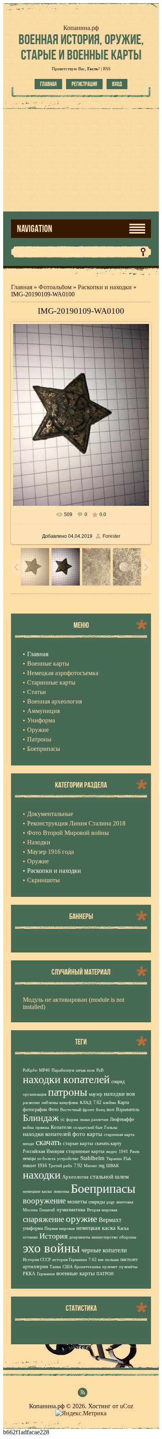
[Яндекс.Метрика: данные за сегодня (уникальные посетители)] (81, 1413)
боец (100, 1110)
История (53, 1235)
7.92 (78, 1165)
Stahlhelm (92, 1158)
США (68, 1267)
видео (111, 1151)
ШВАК (112, 1166)
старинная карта (119, 1134)
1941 (123, 1151)
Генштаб (47, 1210)
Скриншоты (43, 880)
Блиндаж (41, 1118)
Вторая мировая (102, 1210)
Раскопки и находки (105, 287)
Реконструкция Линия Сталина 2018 (76, 823)
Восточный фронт (77, 1110)
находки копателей (66, 1079)
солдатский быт (88, 1127)
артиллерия (35, 1266)
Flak (127, 1158)
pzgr (111, 1202)
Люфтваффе (122, 1119)
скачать (48, 1142)
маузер (95, 1094)
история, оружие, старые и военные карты (81, 47)
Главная (48, 84)
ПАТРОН (105, 1274)
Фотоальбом (55, 287)
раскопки (31, 1102)
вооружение (44, 1200)
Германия (46, 1274)
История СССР (37, 1259)
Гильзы (110, 1127)
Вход (117, 84)
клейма (109, 1102)
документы (79, 1237)
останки (30, 1237)
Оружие (38, 861)
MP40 (44, 1070)
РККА (29, 1273)
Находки (38, 842)
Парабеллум (63, 1070)
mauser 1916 (35, 1165)
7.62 (97, 1102)
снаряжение (43, 1219)
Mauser (90, 1166)
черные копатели (104, 1250)
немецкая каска (96, 1228)
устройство (68, 1158)
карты (94, 1134)
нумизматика (71, 1210)
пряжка (42, 1127)
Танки (55, 1267)
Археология (75, 1177)
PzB (99, 1070)
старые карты (78, 1143)
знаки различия (94, 1119)
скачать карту (108, 1143)
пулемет (110, 1267)
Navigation (34, 228)
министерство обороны (114, 1237)
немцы (29, 1158)
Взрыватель (127, 1109)
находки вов (119, 1094)
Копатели (61, 1127)
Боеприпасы (103, 1188)
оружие (81, 1218)
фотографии (35, 1109)
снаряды (96, 1202)
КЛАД (86, 1102)
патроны (67, 1092)
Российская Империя (43, 1151)
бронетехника (87, 1267)
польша (112, 1259)
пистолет (129, 1259)
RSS (106, 68)
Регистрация (84, 84)
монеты (77, 1201)
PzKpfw (30, 1070)
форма (72, 1119)
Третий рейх (60, 1166)
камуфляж (68, 1102)
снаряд (118, 1081)
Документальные (50, 813)
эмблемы (49, 1102)
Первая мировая (59, 1228)
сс (62, 1119)
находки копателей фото (54, 1134)
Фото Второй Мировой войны (68, 832)
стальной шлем (109, 1176)
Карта (123, 1102)
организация (34, 1094)
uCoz (126, 1406)
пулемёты (128, 1267)
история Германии (69, 1259)
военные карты (75, 1273)
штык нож (85, 1070)
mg (102, 1165)
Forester (111, 536)
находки (42, 1175)
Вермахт (110, 1219)
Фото (53, 1109)
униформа (33, 1228)
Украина (114, 1158)
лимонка (61, 1191)
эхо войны (51, 1248)
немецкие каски (37, 1191)
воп (110, 1109)
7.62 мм (95, 1259)
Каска (123, 1228)
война (28, 1127)
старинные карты (85, 1151)
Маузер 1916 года (50, 851)
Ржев (134, 1151)
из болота (46, 1158)
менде (28, 1143)
